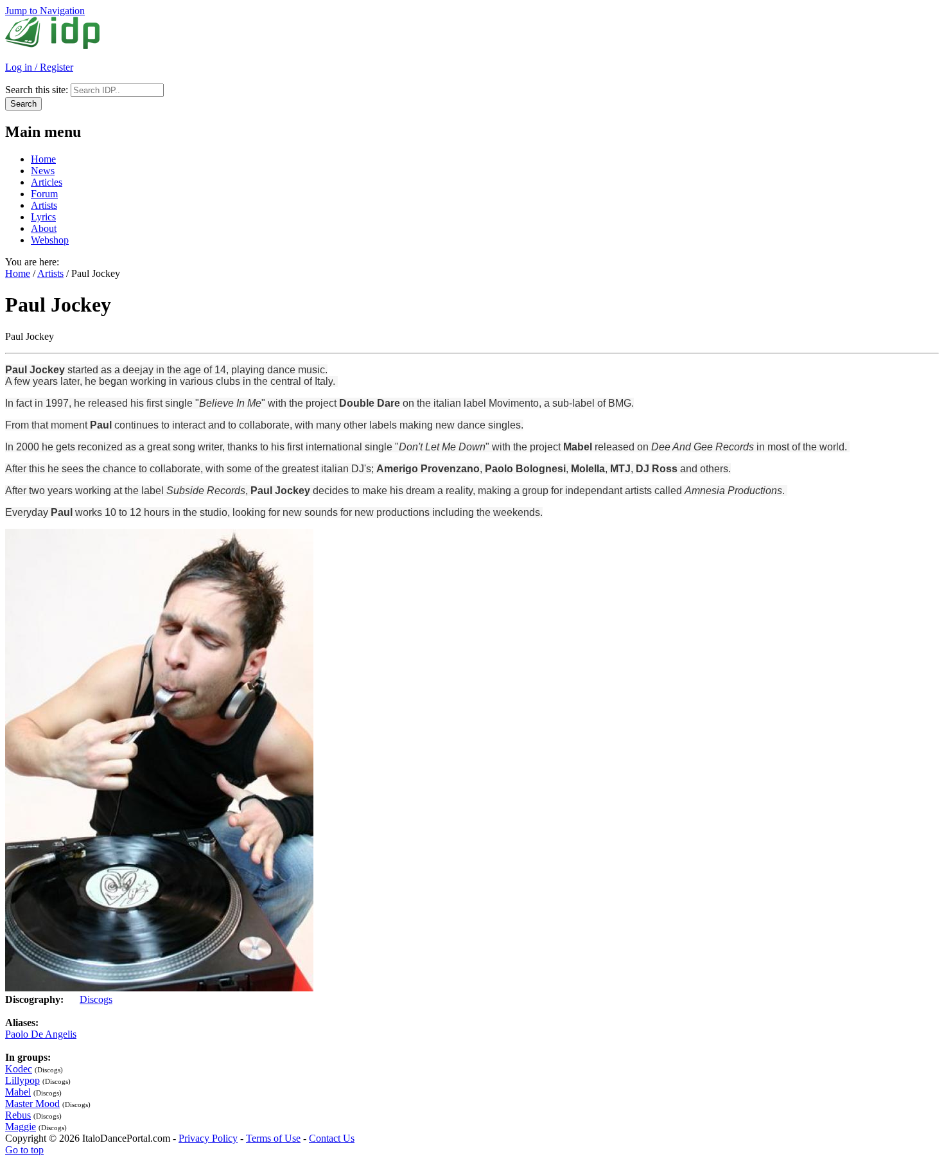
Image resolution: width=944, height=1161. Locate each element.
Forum (44, 193)
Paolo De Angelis (40, 1034)
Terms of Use (273, 1138)
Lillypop (22, 1080)
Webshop (50, 240)
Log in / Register (39, 67)
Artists (44, 205)
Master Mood (32, 1103)
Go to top (24, 1149)
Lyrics (43, 216)
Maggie (20, 1126)
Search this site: (38, 89)
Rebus (18, 1115)
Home (43, 159)
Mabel (18, 1091)
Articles (46, 182)
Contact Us (331, 1138)
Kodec (18, 1068)
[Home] (52, 45)
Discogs (96, 999)
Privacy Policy (208, 1138)
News (43, 170)
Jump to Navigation (45, 10)
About (44, 228)
